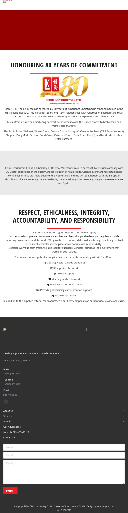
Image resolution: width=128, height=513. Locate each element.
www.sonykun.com (105, 506)
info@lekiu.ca (10, 394)
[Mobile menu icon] (123, 5)
